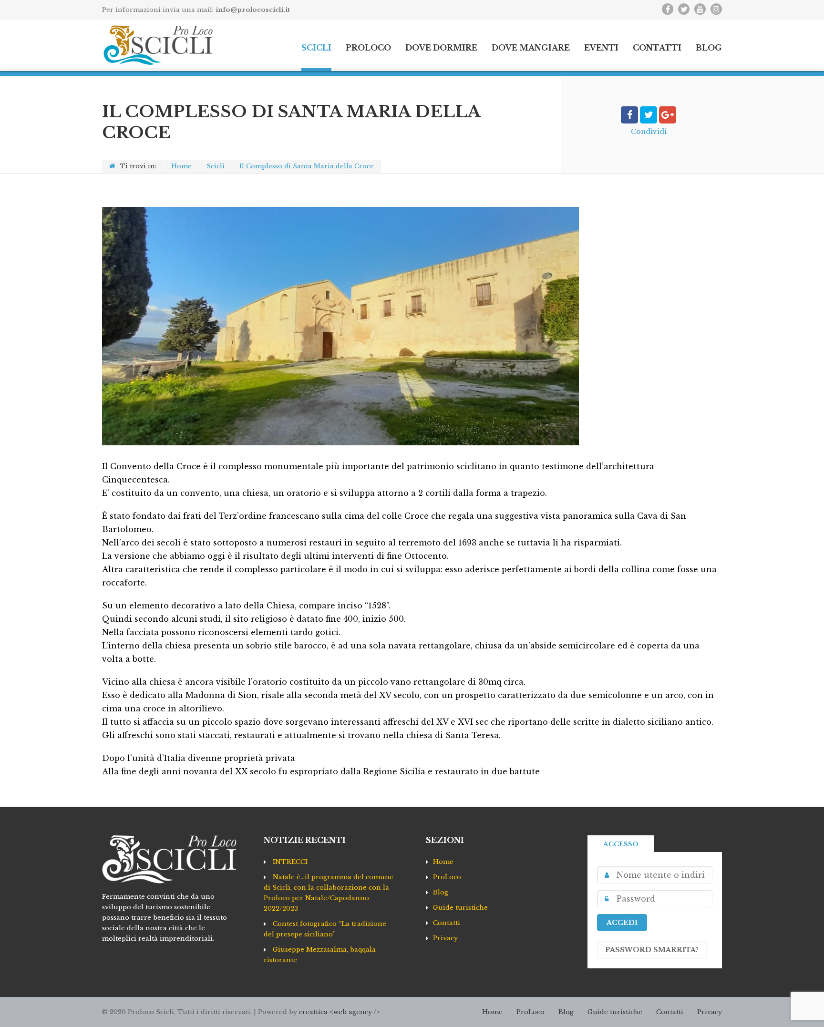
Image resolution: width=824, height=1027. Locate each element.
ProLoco (368, 47)
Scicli (316, 47)
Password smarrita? (652, 949)
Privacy (445, 938)
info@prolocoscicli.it (253, 10)
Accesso (621, 844)
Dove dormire (441, 47)
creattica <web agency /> (339, 1012)
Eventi (601, 47)
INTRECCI (290, 862)
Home (181, 166)
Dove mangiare (531, 47)
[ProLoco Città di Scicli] (158, 45)
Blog (709, 47)
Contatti (657, 47)
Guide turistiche (460, 908)
